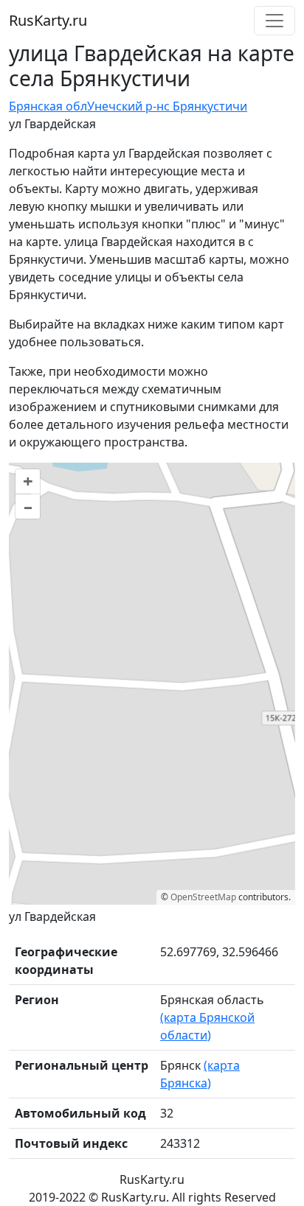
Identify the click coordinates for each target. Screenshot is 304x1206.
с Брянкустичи (205, 106)
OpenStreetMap (203, 897)
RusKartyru (48, 20)
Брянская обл (48, 106)
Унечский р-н (125, 106)
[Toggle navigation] (274, 20)
